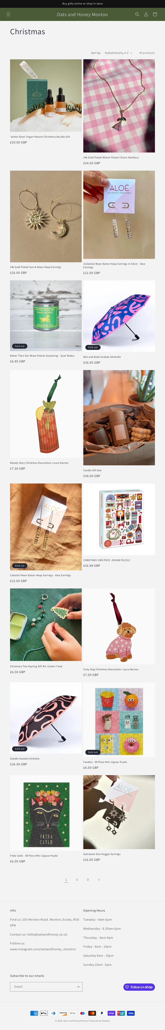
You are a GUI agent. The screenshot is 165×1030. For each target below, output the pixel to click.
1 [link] (66, 880)
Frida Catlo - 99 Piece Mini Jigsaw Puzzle (34, 855)
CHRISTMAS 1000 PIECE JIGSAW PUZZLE (106, 560)
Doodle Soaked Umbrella (24, 758)
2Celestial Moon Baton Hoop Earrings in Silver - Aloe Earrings (114, 265)
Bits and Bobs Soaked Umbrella (102, 357)
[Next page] (98, 879)
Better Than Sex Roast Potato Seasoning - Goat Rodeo (42, 355)
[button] (8, 14)
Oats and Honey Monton (76, 1020)
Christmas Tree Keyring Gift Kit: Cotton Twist (36, 666)
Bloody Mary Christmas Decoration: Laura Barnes (39, 463)
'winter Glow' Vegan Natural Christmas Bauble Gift (40, 136)
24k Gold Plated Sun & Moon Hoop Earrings (35, 267)
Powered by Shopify (99, 1020)
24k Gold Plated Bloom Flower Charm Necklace (111, 157)
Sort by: (96, 53)
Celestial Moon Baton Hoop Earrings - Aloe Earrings (40, 575)
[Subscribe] (77, 987)
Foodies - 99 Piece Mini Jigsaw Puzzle (105, 762)
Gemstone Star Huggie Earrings (101, 854)
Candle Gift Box (92, 470)
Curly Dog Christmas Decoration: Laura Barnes (110, 669)
